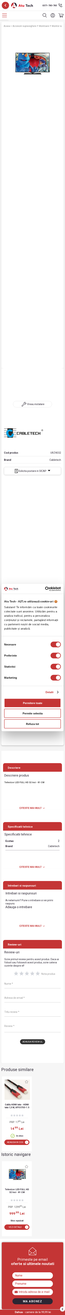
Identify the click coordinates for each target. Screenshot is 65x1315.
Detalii (50, 692)
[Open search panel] (45, 15)
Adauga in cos (15, 1142)
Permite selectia (33, 713)
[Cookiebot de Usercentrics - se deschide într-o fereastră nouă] (46, 589)
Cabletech (55, 460)
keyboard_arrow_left (5, 5)
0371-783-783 (49, 5)
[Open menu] (4, 15)
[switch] (56, 655)
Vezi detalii (15, 1227)
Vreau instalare (35, 404)
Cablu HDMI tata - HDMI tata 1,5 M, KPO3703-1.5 (17, 1106)
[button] (53, 15)
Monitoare (44, 26)
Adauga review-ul (32, 1041)
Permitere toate (32, 702)
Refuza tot (32, 723)
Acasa (7, 26)
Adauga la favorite (26, 1081)
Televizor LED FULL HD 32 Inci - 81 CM (17, 1191)
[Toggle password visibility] (16, 1291)
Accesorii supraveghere (24, 26)
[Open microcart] (60, 15)
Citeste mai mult (30, 808)
